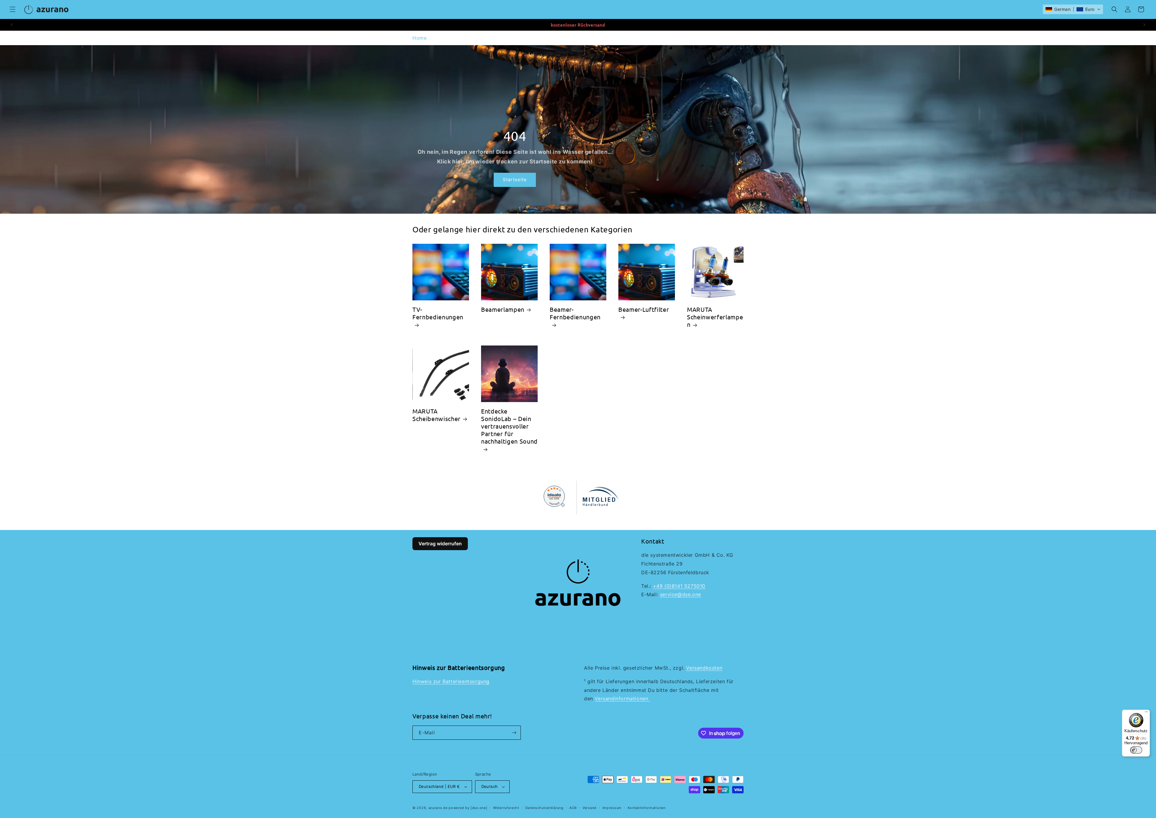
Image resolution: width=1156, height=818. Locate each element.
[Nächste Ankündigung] (1144, 24)
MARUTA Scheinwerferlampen (715, 316)
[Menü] (1146, 713)
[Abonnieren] (514, 733)
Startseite (515, 179)
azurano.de (438, 808)
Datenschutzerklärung (544, 808)
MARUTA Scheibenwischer (436, 414)
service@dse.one (680, 594)
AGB (572, 808)
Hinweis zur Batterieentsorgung (450, 681)
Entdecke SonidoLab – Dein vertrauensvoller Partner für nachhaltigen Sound (509, 426)
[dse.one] (479, 808)
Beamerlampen (502, 309)
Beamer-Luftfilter (643, 309)
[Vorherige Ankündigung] (11, 24)
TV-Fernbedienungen (437, 313)
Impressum (612, 808)
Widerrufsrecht (506, 808)
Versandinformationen (622, 699)
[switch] (1136, 750)
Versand (589, 808)
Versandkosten (704, 668)
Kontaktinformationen (647, 808)
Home (419, 38)
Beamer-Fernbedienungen (575, 313)
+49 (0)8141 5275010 (679, 586)
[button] (12, 9)
